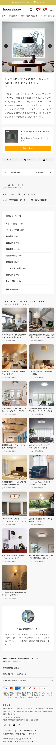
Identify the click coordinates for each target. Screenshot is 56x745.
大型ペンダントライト (25, 194)
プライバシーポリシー (27, 731)
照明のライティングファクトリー (21, 739)
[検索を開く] (31, 9)
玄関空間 (9, 262)
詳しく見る (28, 148)
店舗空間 (9, 249)
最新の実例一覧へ (13, 289)
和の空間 (9, 236)
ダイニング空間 (12, 230)
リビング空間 (11, 224)
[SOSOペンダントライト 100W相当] (13, 137)
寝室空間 (9, 243)
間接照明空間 (11, 256)
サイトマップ (34, 734)
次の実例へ (40, 172)
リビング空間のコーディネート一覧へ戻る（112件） (25, 200)
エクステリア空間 (13, 268)
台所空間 (9, 275)
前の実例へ (15, 172)
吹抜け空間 (10, 281)
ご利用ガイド (8, 731)
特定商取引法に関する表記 (14, 734)
